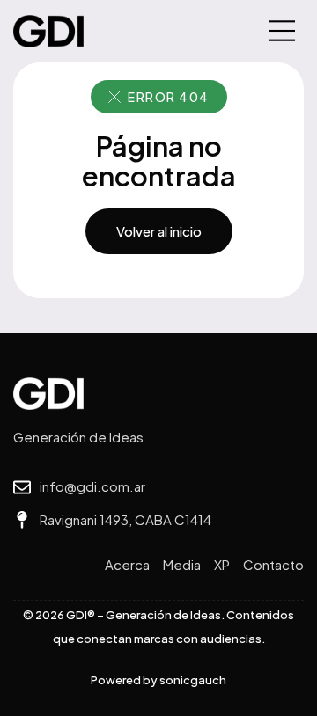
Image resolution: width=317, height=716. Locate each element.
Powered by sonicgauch (158, 680)
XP (222, 564)
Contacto (273, 564)
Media (182, 564)
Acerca (127, 564)
